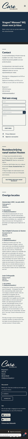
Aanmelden (7, 398)
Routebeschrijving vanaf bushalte (14, 180)
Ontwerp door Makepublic (8, 423)
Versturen (8, 128)
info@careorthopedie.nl (10, 211)
